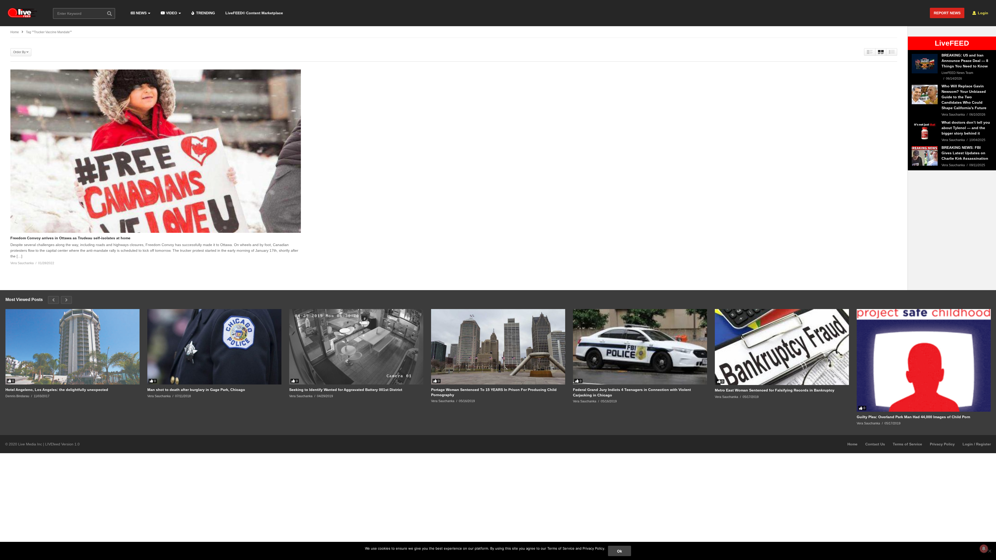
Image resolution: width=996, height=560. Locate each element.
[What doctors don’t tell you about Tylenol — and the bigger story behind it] (925, 131)
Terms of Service (907, 444)
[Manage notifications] (984, 548)
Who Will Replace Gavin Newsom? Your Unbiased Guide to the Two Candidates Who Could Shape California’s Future (964, 97)
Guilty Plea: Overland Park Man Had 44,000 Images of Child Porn (913, 417)
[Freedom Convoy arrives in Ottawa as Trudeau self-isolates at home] (155, 151)
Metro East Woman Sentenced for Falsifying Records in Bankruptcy (774, 390)
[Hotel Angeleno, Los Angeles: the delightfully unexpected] (72, 346)
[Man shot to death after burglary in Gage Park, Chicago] (214, 346)
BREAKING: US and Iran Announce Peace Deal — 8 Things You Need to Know (965, 60)
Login (982, 13)
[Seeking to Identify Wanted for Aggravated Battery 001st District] (356, 346)
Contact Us (875, 444)
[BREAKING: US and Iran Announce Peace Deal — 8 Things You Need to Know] (925, 63)
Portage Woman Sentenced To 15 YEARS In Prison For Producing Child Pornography (494, 392)
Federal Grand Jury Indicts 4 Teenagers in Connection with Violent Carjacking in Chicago (632, 392)
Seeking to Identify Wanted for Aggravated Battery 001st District (345, 390)
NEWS (141, 13)
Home (852, 444)
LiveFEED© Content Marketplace (254, 13)
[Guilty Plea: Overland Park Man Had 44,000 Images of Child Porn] (924, 360)
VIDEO (171, 13)
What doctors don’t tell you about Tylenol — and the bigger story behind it (966, 127)
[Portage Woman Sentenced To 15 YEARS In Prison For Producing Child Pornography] (498, 346)
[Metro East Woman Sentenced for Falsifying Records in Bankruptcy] (782, 347)
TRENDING (205, 13)
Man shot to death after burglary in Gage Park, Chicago (196, 390)
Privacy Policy (942, 444)
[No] (989, 551)
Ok (619, 551)
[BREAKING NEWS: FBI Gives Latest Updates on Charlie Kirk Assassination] (925, 156)
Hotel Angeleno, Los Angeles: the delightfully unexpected (56, 390)
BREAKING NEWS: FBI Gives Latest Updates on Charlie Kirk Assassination (965, 152)
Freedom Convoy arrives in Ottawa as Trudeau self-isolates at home (70, 238)
